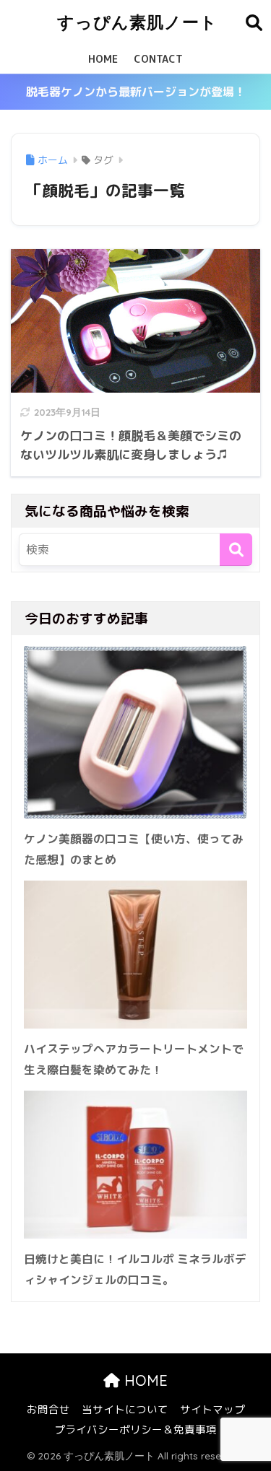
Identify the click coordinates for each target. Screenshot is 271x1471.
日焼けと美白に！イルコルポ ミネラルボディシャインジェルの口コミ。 (135, 1269)
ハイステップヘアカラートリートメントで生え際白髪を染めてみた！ (134, 1059)
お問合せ (48, 1409)
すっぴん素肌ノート (137, 22)
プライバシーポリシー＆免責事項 (135, 1429)
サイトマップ (212, 1409)
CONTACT (158, 59)
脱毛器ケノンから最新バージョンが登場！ (136, 92)
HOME (103, 59)
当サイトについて (125, 1409)
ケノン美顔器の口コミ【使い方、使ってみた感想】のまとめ (134, 849)
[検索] (236, 549)
